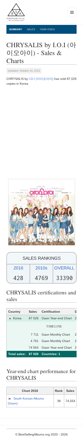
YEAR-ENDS (47, 29)
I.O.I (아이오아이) (41, 78)
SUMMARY (15, 29)
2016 (18, 267)
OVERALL (64, 267)
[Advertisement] (41, 132)
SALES (31, 29)
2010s (41, 267)
